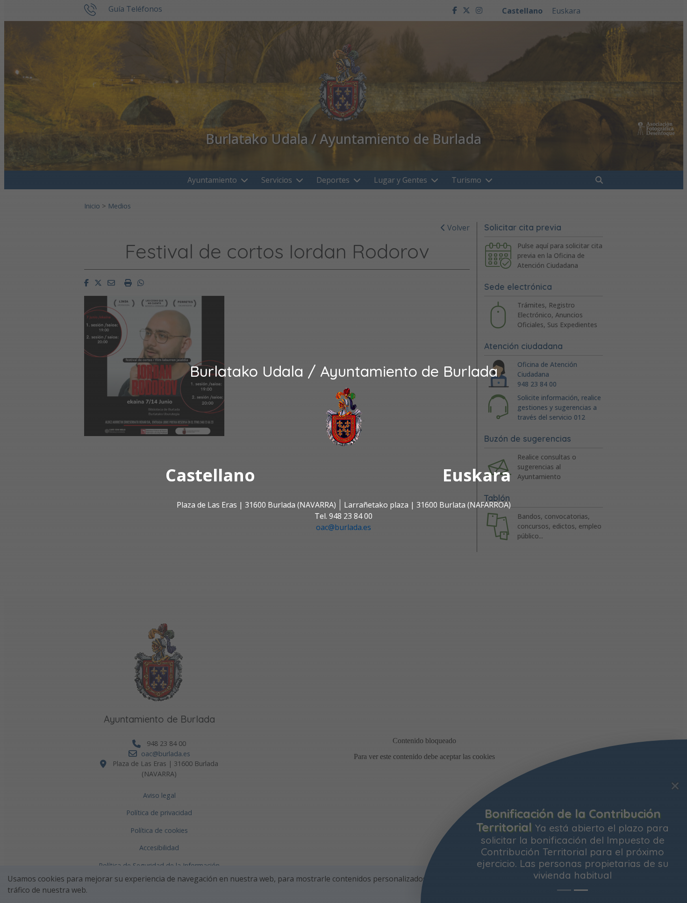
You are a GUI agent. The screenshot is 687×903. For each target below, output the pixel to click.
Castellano (210, 475)
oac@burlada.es (343, 528)
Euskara (477, 475)
